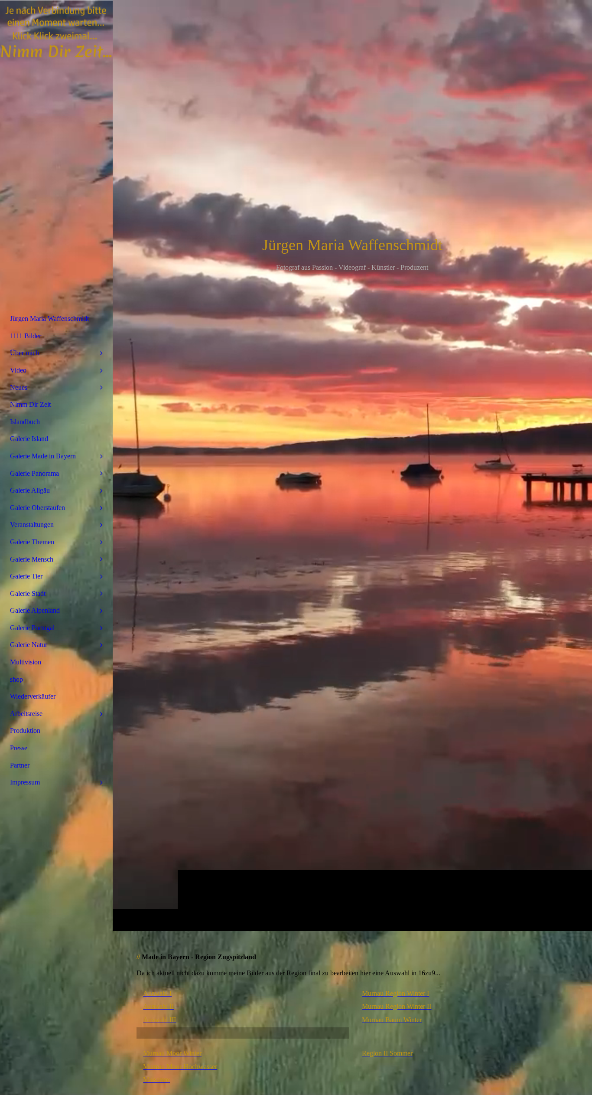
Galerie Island (29, 438)
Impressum (25, 782)
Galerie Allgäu (30, 490)
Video (18, 370)
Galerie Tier (26, 576)
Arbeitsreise (26, 713)
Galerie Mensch (31, 559)
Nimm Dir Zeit (30, 404)
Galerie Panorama (34, 473)
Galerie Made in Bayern (43, 456)
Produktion (25, 730)
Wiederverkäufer (32, 696)
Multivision (25, 662)
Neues (18, 387)
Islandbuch (25, 421)
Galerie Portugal (32, 627)
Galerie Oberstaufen (37, 507)
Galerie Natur (28, 644)
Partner (19, 765)
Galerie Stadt (28, 593)
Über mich (24, 352)
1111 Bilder (25, 336)
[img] (352, 465)
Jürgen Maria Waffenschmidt (49, 318)
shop (16, 679)
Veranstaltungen (32, 524)
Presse (18, 748)
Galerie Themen (32, 542)
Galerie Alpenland (35, 610)
